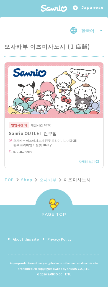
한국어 (87, 30)
